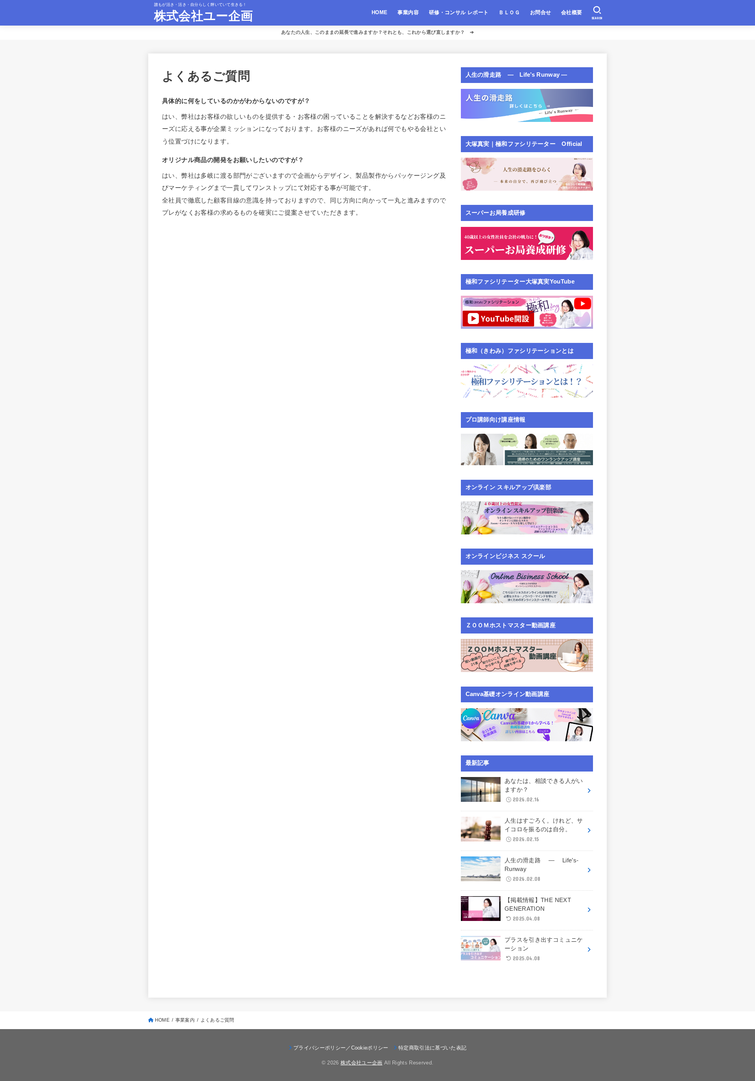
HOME (380, 12)
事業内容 (408, 12)
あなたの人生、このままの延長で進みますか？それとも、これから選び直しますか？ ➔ (377, 32)
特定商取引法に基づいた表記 (432, 1048)
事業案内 (185, 1020)
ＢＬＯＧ (509, 12)
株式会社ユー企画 (203, 16)
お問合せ (540, 12)
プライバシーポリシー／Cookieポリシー (341, 1048)
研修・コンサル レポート (459, 12)
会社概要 (571, 12)
